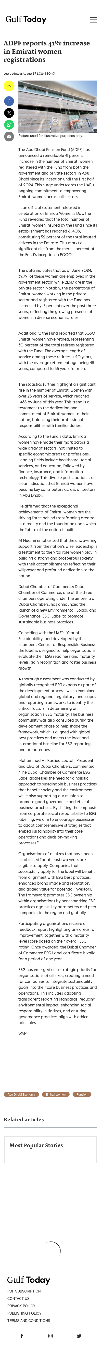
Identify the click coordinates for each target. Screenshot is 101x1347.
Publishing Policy (24, 1313)
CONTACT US (18, 1298)
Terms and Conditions (28, 1320)
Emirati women (56, 1094)
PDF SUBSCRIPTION (24, 1291)
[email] (9, 136)
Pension (82, 1094)
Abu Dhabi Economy (21, 1094)
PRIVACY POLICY (21, 1305)
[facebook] (9, 101)
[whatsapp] (9, 125)
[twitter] (9, 113)
